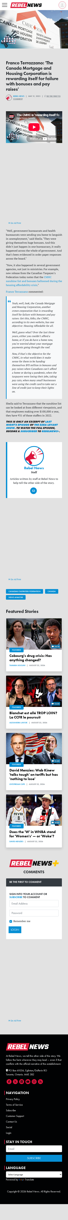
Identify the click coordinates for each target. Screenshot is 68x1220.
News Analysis (16, 597)
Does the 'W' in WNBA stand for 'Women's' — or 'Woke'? (32, 834)
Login (8, 1133)
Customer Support (15, 1116)
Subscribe (11, 1110)
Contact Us (11, 1121)
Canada (52, 591)
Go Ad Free (15, 223)
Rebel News (18, 96)
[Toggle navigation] (4, 5)
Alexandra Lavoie (18, 722)
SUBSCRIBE (15, 897)
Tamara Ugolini (17, 665)
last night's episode (28, 423)
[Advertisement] (34, 185)
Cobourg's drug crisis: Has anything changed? (30, 657)
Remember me (21, 921)
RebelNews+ (50, 431)
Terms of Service (14, 1104)
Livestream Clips (17, 784)
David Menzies (16, 841)
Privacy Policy (13, 1099)
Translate (29, 1179)
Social (9, 1127)
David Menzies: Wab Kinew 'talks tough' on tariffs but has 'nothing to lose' (33, 774)
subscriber (28, 431)
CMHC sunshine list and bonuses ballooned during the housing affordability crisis (34, 281)
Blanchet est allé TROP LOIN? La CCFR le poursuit (33, 715)
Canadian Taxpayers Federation (24, 591)
